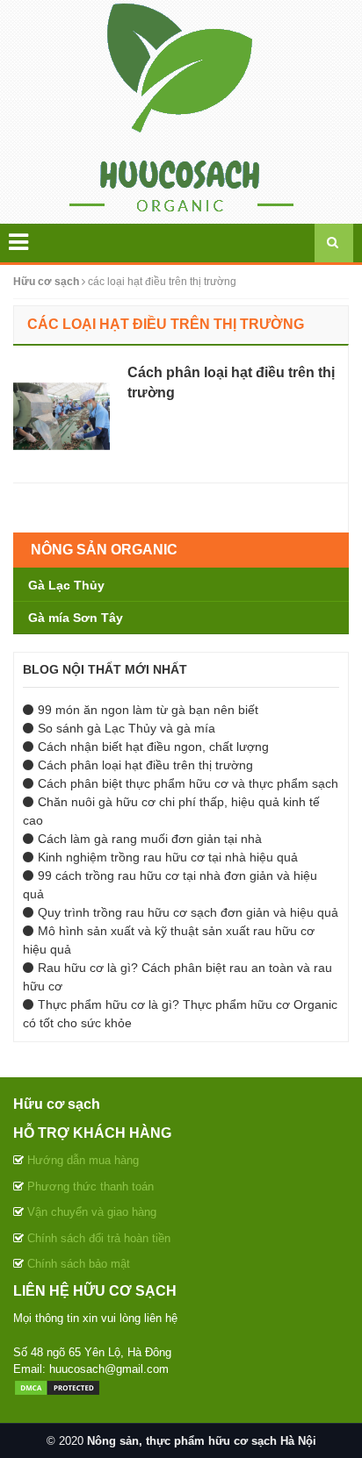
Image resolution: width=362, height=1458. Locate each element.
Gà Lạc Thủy (66, 585)
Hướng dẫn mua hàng (83, 1160)
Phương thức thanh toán (90, 1186)
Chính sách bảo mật (78, 1263)
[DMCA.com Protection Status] (57, 1386)
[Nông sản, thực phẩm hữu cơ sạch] (181, 111)
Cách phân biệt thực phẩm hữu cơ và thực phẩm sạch (188, 783)
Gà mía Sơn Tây (75, 618)
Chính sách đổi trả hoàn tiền (98, 1238)
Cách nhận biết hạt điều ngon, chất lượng (153, 747)
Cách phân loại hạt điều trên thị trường (145, 765)
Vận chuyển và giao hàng (91, 1212)
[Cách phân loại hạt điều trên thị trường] (57, 415)
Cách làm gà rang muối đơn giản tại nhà (150, 839)
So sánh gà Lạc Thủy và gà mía (126, 728)
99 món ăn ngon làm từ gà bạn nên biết (148, 710)
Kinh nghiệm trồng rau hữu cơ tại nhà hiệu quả (168, 857)
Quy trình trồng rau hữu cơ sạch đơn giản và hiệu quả (188, 912)
